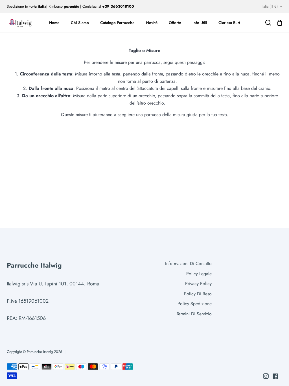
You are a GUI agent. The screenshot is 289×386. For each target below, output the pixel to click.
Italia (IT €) (270, 6)
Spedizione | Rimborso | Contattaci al (54, 6)
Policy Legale (199, 273)
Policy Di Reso (198, 293)
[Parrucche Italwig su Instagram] (266, 376)
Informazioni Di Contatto (188, 263)
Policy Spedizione (195, 303)
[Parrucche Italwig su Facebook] (275, 376)
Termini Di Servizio (194, 314)
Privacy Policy (198, 283)
